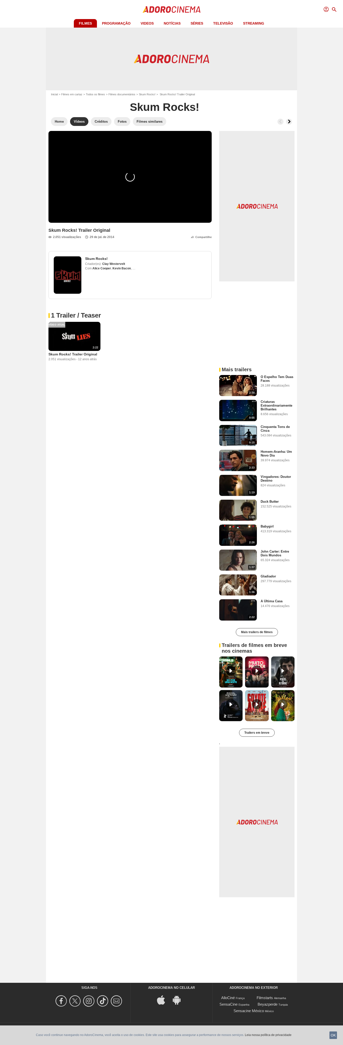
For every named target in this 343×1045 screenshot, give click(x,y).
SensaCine (228, 1004)
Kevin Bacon (121, 268)
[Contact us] (117, 1001)
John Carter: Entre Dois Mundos (275, 553)
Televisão (223, 23)
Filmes (85, 23)
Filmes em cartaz (71, 94)
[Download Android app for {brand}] (179, 1000)
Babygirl (267, 526)
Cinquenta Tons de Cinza (275, 428)
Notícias (172, 23)
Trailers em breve (256, 732)
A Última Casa (271, 601)
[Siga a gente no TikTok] (103, 1001)
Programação (116, 23)
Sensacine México (249, 1011)
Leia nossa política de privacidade (268, 1035)
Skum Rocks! (147, 94)
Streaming (253, 23)
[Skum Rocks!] (67, 275)
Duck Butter (270, 501)
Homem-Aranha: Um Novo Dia (276, 453)
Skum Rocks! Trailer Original (72, 354)
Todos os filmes (95, 94)
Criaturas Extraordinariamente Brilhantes (276, 405)
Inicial (54, 94)
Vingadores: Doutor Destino (276, 478)
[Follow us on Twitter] (75, 1001)
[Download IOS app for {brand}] (163, 1000)
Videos (147, 23)
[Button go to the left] (280, 122)
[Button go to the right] (289, 122)
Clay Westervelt (113, 264)
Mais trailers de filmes (257, 632)
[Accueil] (171, 9)
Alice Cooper (101, 268)
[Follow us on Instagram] (89, 1001)
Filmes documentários (121, 94)
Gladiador (268, 576)
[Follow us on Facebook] (61, 1001)
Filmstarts (265, 998)
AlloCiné (228, 998)
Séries (197, 23)
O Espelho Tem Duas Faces (277, 379)
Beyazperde (267, 1004)
